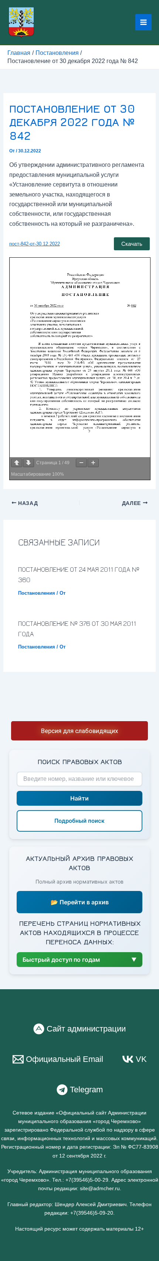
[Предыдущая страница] (16, 463)
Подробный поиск (79, 820)
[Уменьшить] (81, 463)
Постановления (36, 593)
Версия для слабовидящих (79, 731)
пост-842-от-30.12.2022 (34, 244)
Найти (79, 798)
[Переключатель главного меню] (143, 22)
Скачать (131, 244)
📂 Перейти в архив (80, 902)
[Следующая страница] (28, 463)
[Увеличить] (93, 463)
